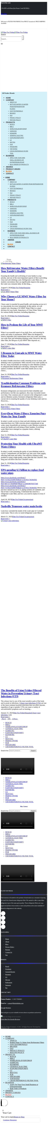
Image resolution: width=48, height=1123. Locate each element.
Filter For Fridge (17, 288)
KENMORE (13, 133)
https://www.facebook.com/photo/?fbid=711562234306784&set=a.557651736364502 (19, 479)
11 (13, 719)
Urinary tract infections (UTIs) (30, 703)
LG (11, 140)
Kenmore (8, 974)
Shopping (26, 288)
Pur (6, 988)
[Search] (23, 37)
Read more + (5, 290)
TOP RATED (13, 149)
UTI (10, 715)
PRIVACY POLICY (15, 118)
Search (33, 751)
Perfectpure (8, 982)
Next (16, 719)
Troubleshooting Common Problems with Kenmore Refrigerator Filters (23, 385)
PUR (11, 144)
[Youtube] (22, 27)
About (7, 941)
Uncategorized (28, 499)
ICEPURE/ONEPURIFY (17, 138)
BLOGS (9, 171)
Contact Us (8, 952)
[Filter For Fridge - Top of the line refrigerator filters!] (14, 32)
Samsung (8, 985)
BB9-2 (12, 126)
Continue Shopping (10, 1120)
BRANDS (13, 113)
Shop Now (4, 13)
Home (7, 939)
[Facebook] (2, 27)
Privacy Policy (9, 947)
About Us (13, 102)
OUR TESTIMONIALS (16, 111)
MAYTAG (12, 142)
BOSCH (12, 124)
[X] (9, 27)
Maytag (7, 980)
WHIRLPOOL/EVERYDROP (18, 129)
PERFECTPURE (11, 741)
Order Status (5, 755)
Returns (7, 949)
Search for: (5, 751)
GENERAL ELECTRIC (16, 135)
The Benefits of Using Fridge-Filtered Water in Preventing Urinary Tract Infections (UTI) (21, 693)
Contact (3, 757)
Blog (2, 753)
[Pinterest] (15, 27)
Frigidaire (8, 969)
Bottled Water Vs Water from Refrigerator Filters (19, 107)
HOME (8, 98)
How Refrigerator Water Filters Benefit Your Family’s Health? (22, 270)
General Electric (10, 972)
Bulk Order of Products (19, 164)
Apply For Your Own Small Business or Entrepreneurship (17, 160)
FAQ (11, 115)
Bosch (7, 966)
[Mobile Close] (2, 1033)
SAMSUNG (13, 131)
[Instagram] (29, 27)
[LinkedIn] (36, 27)
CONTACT (10, 173)
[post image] (24, 263)
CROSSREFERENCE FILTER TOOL (19, 747)
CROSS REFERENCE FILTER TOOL (21, 228)
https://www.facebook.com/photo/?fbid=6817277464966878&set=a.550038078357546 (19, 483)
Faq (6, 955)
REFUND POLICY (15, 120)
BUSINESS (10, 156)
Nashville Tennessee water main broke (21, 506)
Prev (3, 719)
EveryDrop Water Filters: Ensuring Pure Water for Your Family (23, 415)
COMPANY (10, 100)
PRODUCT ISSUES (13, 169)
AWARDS (9, 167)
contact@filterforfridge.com (15, 1003)
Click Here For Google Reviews (10, 1019)
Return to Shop (19, 1117)
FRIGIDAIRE (13, 146)
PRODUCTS (10, 122)
